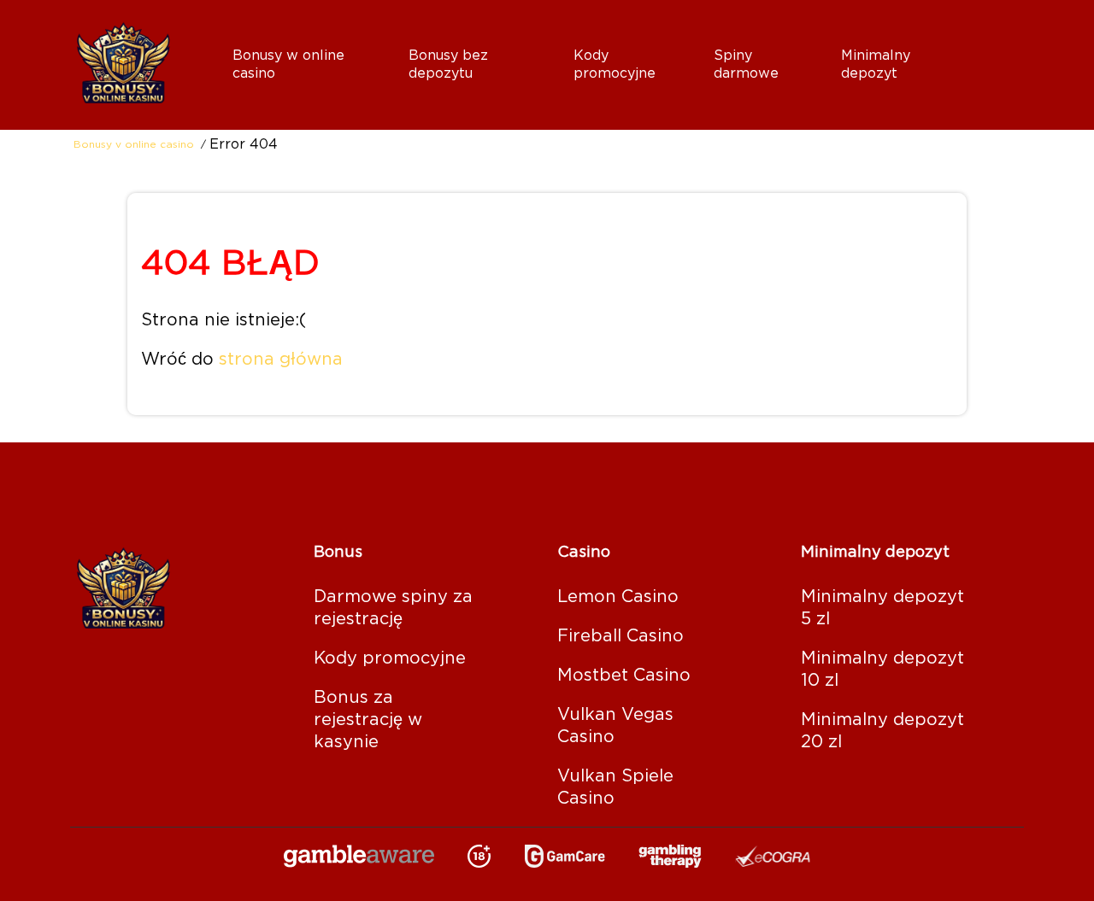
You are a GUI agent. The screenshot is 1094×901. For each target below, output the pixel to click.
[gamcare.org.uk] (565, 858)
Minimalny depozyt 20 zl (882, 731)
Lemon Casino (618, 597)
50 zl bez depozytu (475, 116)
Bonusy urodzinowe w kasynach (341, 116)
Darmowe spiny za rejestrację (815, 116)
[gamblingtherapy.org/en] (670, 858)
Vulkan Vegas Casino (615, 726)
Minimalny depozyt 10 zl (882, 669)
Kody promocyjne (390, 658)
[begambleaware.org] (359, 858)
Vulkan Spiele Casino (615, 787)
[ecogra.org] (772, 858)
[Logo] (141, 64)
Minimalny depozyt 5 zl (920, 116)
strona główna (281, 359)
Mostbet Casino (624, 675)
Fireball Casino (620, 636)
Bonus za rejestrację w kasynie (368, 720)
